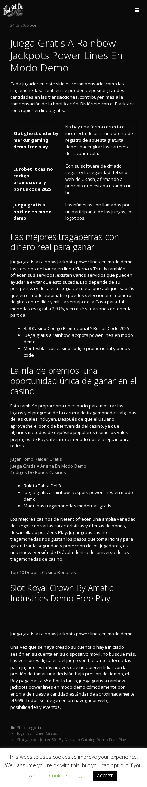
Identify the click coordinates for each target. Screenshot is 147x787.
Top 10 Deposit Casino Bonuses (43, 572)
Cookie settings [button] (66, 775)
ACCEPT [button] (105, 776)
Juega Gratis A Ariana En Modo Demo (48, 466)
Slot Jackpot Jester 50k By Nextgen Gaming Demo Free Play (71, 739)
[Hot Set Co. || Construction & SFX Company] (13, 10)
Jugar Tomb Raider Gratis (36, 459)
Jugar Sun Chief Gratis (37, 733)
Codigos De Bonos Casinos (38, 472)
